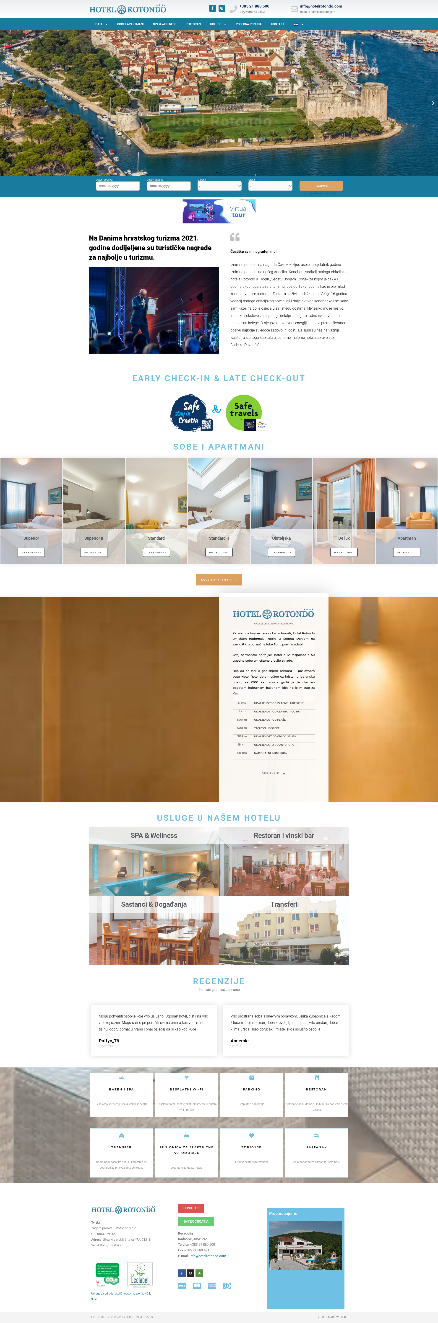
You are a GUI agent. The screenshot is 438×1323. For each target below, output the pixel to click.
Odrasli (202, 179)
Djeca (252, 179)
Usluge (215, 24)
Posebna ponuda (249, 24)
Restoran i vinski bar (284, 835)
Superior (31, 538)
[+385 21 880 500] (233, 9)
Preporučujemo (283, 1213)
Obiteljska (281, 538)
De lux (344, 538)
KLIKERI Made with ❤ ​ (332, 1317)
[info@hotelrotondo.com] (294, 9)
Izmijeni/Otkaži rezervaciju (321, 193)
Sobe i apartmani (130, 24)
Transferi (284, 904)
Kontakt (277, 24)
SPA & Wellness (164, 24)
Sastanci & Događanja (154, 904)
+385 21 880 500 (254, 6)
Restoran (193, 24)
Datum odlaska (155, 179)
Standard (156, 538)
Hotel (98, 24)
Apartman (407, 538)
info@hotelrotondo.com (321, 6)
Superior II (93, 538)
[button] (5, 103)
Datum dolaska (104, 179)
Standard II (219, 538)
